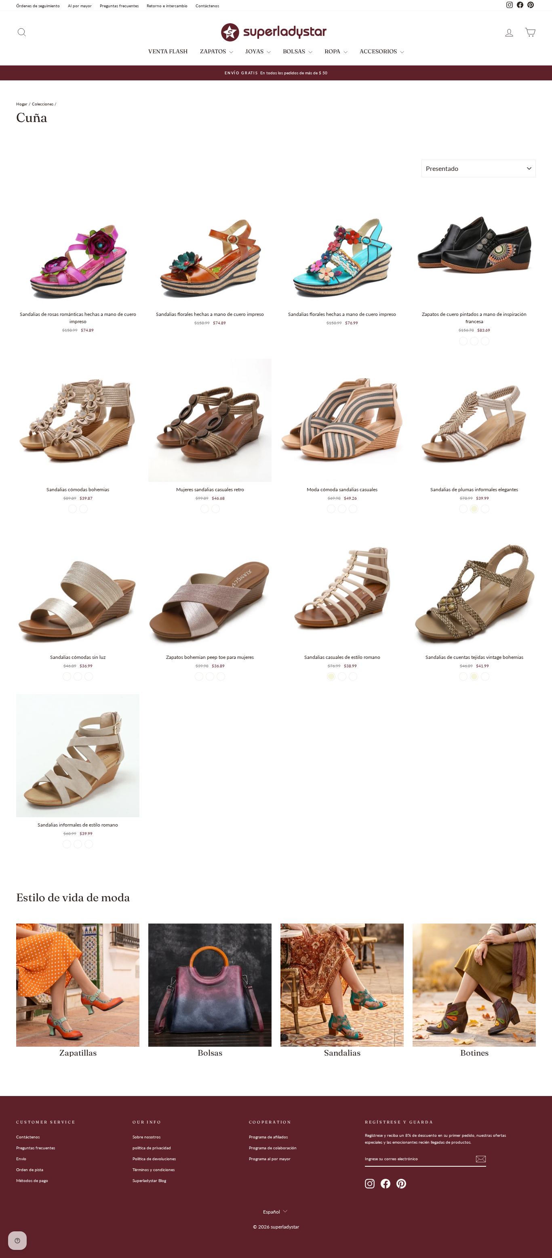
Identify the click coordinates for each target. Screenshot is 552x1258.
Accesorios (379, 51)
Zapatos (213, 51)
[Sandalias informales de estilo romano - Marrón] (89, 844)
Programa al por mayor (270, 1158)
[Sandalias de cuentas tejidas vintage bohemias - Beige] (474, 676)
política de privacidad (152, 1147)
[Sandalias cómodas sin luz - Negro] (67, 676)
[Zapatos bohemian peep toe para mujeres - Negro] (199, 676)
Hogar (21, 103)
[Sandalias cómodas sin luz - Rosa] (89, 676)
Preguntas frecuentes (119, 5)
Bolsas (294, 51)
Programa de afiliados (268, 1136)
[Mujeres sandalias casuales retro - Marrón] (205, 509)
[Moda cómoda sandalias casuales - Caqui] (353, 509)
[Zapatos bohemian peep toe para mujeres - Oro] (210, 676)
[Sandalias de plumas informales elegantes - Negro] (485, 509)
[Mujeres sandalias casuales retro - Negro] (215, 509)
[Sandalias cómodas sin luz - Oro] (78, 676)
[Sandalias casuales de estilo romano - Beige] (331, 676)
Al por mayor (80, 5)
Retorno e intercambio (167, 5)
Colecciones (42, 103)
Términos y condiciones (154, 1169)
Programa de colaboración (273, 1147)
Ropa (332, 51)
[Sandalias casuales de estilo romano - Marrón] (342, 676)
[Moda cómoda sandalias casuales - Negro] (342, 509)
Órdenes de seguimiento (38, 5)
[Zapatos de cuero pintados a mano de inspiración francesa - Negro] (485, 341)
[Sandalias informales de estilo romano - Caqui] (78, 844)
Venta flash (168, 51)
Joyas (255, 51)
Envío (21, 1158)
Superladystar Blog (149, 1180)
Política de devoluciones (154, 1158)
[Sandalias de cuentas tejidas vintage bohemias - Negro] (463, 676)
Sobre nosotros (146, 1136)
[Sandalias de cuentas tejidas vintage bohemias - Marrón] (485, 676)
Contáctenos (207, 5)
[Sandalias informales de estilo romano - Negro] (67, 844)
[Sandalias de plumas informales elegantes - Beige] (474, 509)
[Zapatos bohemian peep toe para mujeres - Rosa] (221, 676)
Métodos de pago (32, 1180)
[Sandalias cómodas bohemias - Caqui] (83, 509)
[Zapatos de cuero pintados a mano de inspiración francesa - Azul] (474, 341)
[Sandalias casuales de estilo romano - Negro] (353, 676)
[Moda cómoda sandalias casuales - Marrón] (331, 509)
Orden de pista (29, 1169)
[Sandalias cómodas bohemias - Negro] (72, 509)
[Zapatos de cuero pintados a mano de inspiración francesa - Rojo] (463, 341)
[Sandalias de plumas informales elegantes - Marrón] (463, 509)
